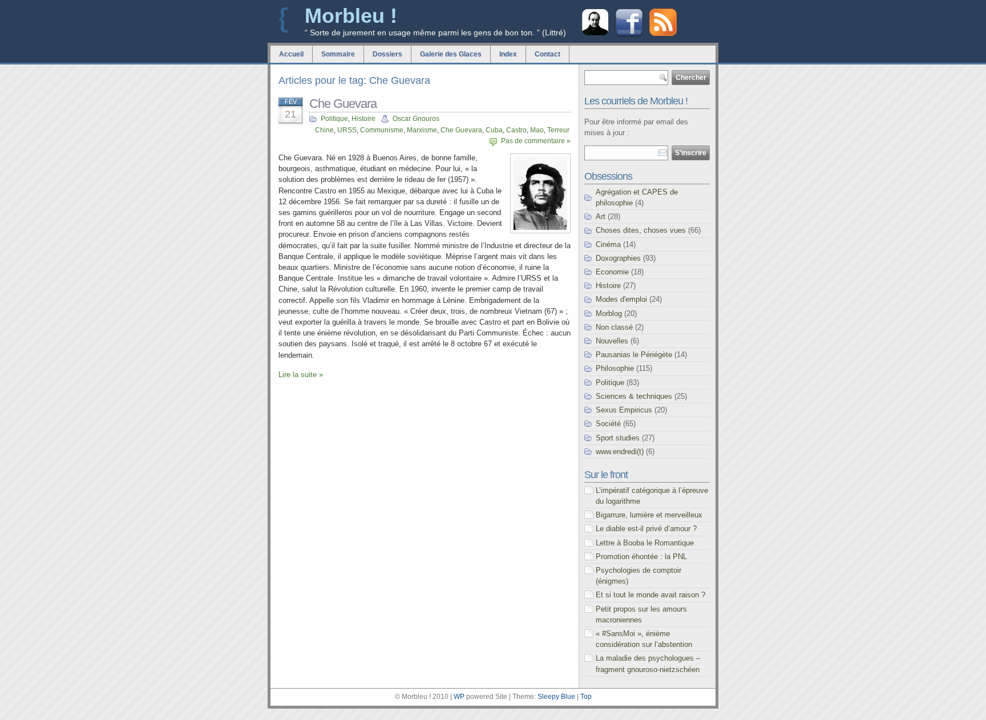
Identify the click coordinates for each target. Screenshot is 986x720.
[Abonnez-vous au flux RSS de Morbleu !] (663, 33)
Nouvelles (612, 341)
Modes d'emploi (621, 299)
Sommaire (338, 54)
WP (459, 697)
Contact (547, 54)
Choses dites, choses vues (641, 230)
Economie (612, 272)
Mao (537, 130)
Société (608, 423)
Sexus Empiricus (624, 410)
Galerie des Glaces (451, 54)
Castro (516, 130)
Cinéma (608, 244)
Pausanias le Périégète (634, 354)
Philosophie (615, 368)
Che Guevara (343, 103)
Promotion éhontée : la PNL (641, 556)
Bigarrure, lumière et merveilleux (649, 515)
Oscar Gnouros (416, 119)
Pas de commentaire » (536, 141)
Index (508, 54)
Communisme (381, 130)
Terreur (558, 130)
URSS (347, 130)
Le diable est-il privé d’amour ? (646, 528)
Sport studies (618, 438)
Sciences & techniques (634, 396)
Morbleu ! (351, 15)
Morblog (609, 313)
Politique (334, 119)
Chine (324, 130)
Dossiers (387, 54)
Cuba (494, 130)
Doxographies (618, 258)
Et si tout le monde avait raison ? (650, 594)
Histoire (363, 119)
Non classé (614, 327)
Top (586, 697)
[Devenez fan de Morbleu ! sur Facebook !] (629, 35)
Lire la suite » (300, 374)
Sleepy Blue (556, 697)
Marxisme (422, 130)
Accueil (291, 54)
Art (600, 216)
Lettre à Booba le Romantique (645, 543)
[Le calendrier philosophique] (595, 34)
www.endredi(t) (620, 451)
